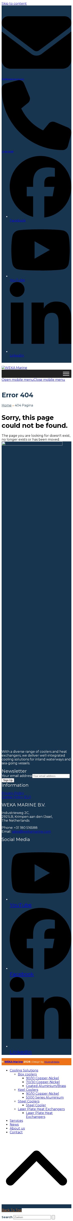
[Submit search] (53, 1217)
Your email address (17, 776)
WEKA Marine (13, 1061)
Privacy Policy (13, 793)
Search (7, 1217)
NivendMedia (51, 1061)
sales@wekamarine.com (31, 831)
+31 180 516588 (7, 151)
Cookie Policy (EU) (16, 797)
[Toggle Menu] (66, 374)
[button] (33, 380)
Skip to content (14, 3)
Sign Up (8, 780)
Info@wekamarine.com (13, 79)
